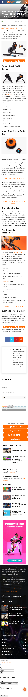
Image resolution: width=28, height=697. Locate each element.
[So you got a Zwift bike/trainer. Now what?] (7, 450)
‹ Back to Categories (5, 663)
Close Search (4, 696)
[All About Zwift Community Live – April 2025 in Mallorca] (7, 513)
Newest (10, 683)
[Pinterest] (16, 339)
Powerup (5, 281)
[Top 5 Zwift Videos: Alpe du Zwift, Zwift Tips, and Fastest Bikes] (4, 623)
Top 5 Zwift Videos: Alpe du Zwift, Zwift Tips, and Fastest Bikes (17, 623)
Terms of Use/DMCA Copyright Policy (11, 588)
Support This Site (10, 469)
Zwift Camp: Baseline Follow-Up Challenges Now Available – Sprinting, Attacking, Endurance (18, 459)
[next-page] (7, 465)
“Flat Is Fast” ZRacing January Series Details (18, 488)
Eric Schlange (10, 21)
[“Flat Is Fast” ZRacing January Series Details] (7, 489)
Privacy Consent (14, 591)
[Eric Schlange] (3, 21)
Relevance (3, 683)
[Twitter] (12, 339)
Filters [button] (4, 681)
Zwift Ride (9, 94)
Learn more (12, 472)
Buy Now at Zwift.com (14, 61)
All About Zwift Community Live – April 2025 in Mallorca (18, 512)
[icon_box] (11, 596)
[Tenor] (5, 397)
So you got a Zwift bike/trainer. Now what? (19, 449)
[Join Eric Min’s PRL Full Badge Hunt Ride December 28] (7, 497)
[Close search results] (1, 672)
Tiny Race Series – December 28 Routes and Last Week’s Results (17, 607)
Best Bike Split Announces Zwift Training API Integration (19, 505)
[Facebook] (7, 339)
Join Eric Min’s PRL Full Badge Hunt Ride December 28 (18, 497)
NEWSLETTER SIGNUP (10, 477)
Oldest (15, 683)
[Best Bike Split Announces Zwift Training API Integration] (7, 505)
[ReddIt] (21, 339)
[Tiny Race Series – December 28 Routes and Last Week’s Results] (4, 608)
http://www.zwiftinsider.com (18, 351)
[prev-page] (4, 465)
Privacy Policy (5, 591)
